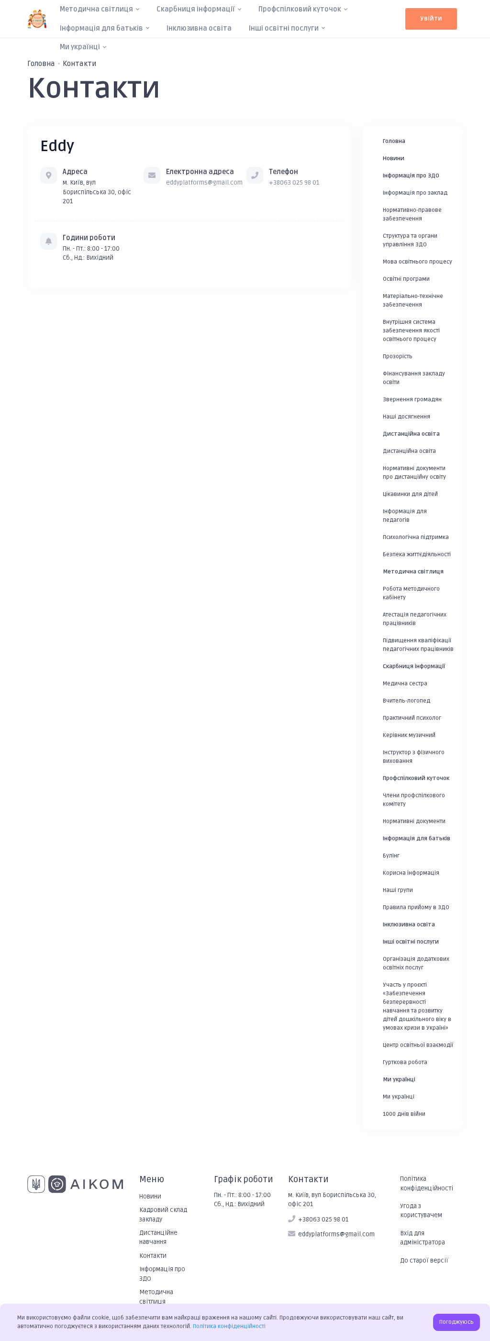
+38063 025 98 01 (294, 183)
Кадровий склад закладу (163, 1214)
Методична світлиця (156, 1296)
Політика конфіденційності (426, 1183)
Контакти (153, 1256)
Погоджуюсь (456, 1322)
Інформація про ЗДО (162, 1273)
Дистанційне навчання (158, 1237)
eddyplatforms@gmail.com (204, 183)
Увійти (431, 18)
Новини (150, 1196)
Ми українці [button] (80, 47)
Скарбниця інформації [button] (195, 9)
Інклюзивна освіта (199, 28)
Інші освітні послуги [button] (284, 28)
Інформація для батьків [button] (101, 28)
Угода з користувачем (421, 1210)
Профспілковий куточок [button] (299, 9)
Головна (41, 63)
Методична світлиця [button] (96, 9)
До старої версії (424, 1260)
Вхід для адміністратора (422, 1238)
